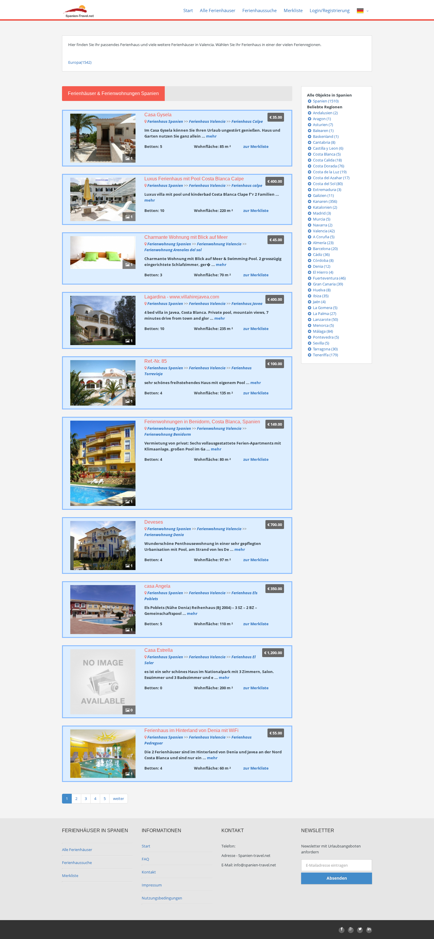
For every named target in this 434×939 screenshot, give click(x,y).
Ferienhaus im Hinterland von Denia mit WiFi (191, 730)
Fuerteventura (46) (329, 278)
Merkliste (293, 10)
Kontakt (149, 872)
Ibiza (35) (320, 295)
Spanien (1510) (325, 101)
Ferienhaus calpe (246, 185)
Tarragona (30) (325, 349)
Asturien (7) (322, 124)
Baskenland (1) (325, 136)
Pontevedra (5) (325, 337)
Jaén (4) (319, 301)
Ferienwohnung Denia (164, 534)
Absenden (337, 878)
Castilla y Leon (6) (327, 148)
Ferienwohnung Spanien (169, 243)
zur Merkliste (256, 146)
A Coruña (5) (323, 236)
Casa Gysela (158, 114)
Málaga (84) (322, 331)
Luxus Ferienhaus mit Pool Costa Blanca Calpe (194, 178)
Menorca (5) (323, 325)
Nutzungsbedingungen (162, 898)
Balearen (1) (323, 130)
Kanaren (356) (324, 201)
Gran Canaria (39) (327, 284)
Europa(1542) (80, 62)
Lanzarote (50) (325, 319)
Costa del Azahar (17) (331, 177)
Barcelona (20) (325, 248)
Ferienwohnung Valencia (219, 243)
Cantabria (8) (323, 142)
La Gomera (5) (324, 307)
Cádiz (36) (321, 254)
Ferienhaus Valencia (207, 121)
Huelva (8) (321, 290)
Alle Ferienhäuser (217, 10)
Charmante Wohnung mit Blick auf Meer (186, 237)
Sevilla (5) (320, 343)
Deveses (153, 522)
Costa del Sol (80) (327, 183)
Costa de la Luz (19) (329, 171)
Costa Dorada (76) (328, 166)
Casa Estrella (158, 650)
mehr (211, 136)
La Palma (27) (324, 313)
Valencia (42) (323, 230)
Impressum (152, 885)
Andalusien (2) (325, 112)
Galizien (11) (323, 195)
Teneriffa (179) (325, 354)
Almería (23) (323, 242)
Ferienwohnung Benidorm (167, 434)
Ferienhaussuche (259, 10)
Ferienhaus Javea (246, 303)
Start (188, 10)
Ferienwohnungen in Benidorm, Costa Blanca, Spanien (202, 421)
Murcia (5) (321, 219)
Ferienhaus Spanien (165, 121)
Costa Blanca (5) (326, 154)
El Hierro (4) (322, 272)
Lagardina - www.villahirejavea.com (181, 296)
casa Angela (157, 586)
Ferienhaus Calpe (247, 121)
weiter (118, 798)
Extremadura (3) (326, 189)
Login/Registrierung (330, 10)
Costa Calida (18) (327, 160)
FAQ (145, 859)
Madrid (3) (321, 213)
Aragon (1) (321, 118)
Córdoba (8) (323, 260)
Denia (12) (321, 266)
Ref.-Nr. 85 (155, 361)
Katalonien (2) (324, 207)
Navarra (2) (322, 225)
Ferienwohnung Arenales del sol (173, 249)
